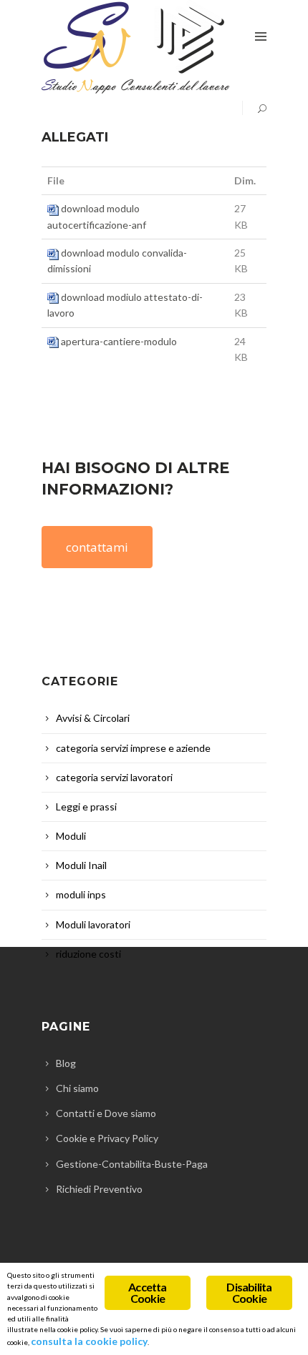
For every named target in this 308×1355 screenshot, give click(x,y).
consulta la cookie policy (89, 1341)
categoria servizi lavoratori (114, 777)
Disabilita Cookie (248, 1292)
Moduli (71, 836)
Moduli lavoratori (93, 924)
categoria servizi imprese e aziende (133, 748)
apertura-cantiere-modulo (119, 341)
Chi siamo (77, 1088)
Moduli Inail (81, 865)
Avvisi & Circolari (93, 718)
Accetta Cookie (147, 1292)
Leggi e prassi (86, 806)
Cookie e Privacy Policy (107, 1138)
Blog (66, 1063)
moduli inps (81, 894)
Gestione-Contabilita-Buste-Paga (132, 1164)
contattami (97, 547)
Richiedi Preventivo (99, 1189)
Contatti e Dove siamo (106, 1113)
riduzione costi (88, 954)
